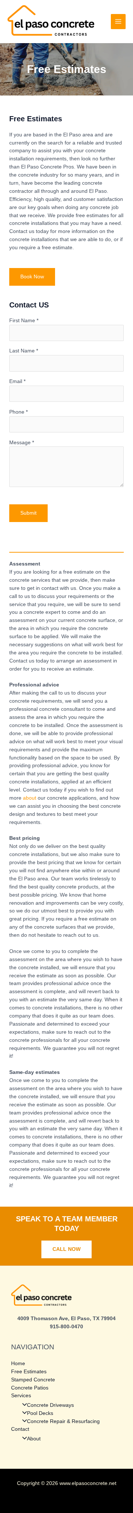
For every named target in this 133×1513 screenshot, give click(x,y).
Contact (20, 1429)
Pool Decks (40, 1413)
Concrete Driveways (50, 1405)
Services (21, 1395)
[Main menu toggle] (118, 21)
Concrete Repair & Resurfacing (63, 1421)
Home (18, 1363)
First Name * (23, 320)
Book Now (32, 276)
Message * (21, 442)
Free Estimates (29, 1371)
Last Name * (23, 351)
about (29, 798)
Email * (17, 381)
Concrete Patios (29, 1388)
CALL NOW (66, 1249)
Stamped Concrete (33, 1379)
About (34, 1438)
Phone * (18, 412)
